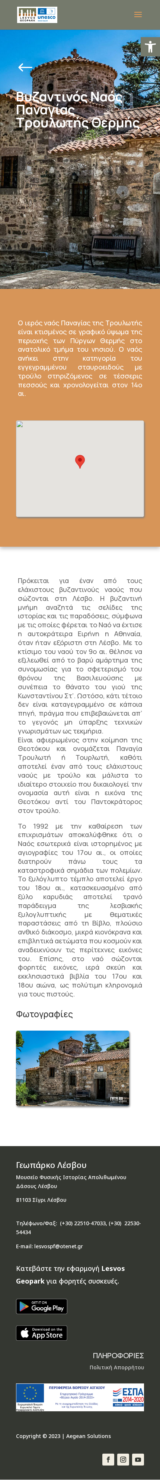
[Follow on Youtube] (138, 1460)
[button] (150, 46)
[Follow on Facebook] (108, 1460)
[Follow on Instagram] (123, 1460)
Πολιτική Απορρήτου (117, 1367)
